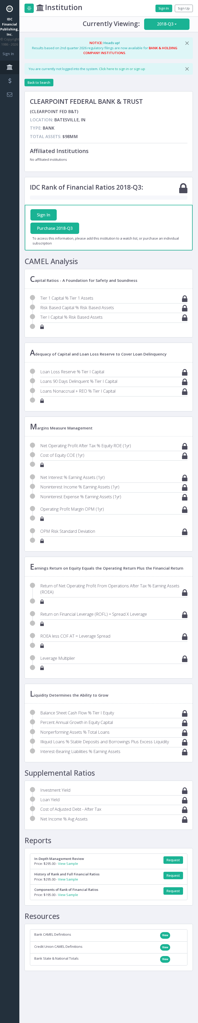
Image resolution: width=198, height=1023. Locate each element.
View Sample (68, 863)
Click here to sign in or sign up (122, 68)
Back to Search (39, 82)
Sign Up (184, 8)
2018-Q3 (165, 24)
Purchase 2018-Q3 (55, 228)
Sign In (8, 53)
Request (173, 860)
